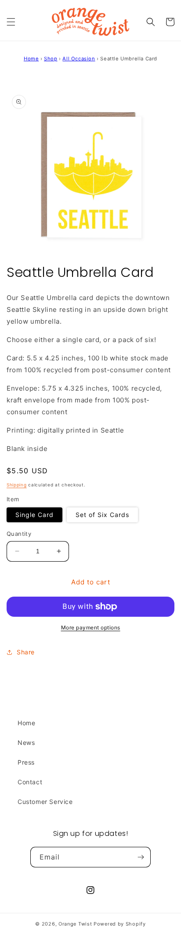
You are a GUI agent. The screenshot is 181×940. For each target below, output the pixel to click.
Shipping (17, 484)
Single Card (34, 514)
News (26, 742)
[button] (11, 21)
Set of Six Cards (102, 514)
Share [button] (26, 652)
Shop (50, 59)
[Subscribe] (140, 857)
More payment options (90, 627)
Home (31, 59)
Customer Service (45, 801)
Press (26, 762)
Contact (30, 782)
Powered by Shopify (120, 924)
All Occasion (78, 59)
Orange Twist (75, 924)
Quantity (19, 533)
